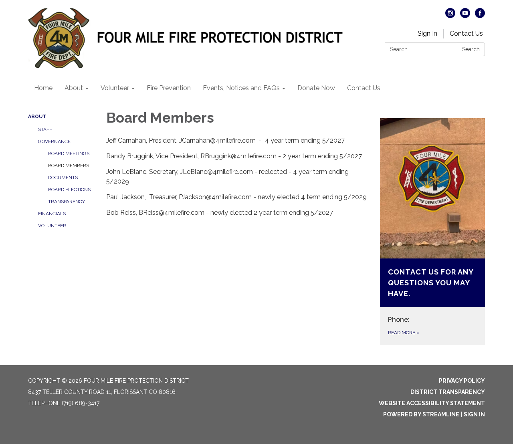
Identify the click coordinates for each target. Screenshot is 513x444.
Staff (45, 129)
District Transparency (447, 392)
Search (471, 49)
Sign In (427, 33)
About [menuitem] (74, 88)
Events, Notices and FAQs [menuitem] (241, 88)
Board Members (68, 165)
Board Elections (69, 189)
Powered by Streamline (421, 414)
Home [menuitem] (43, 88)
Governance (54, 141)
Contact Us (466, 33)
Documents (63, 177)
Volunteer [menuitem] (115, 88)
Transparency (66, 201)
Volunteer (52, 225)
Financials (52, 213)
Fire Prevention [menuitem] (169, 88)
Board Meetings (68, 153)
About (37, 116)
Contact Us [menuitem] (363, 88)
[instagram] (450, 16)
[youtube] (465, 16)
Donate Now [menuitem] (316, 88)
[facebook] (480, 16)
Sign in (474, 414)
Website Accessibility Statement (432, 403)
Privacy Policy (462, 380)
